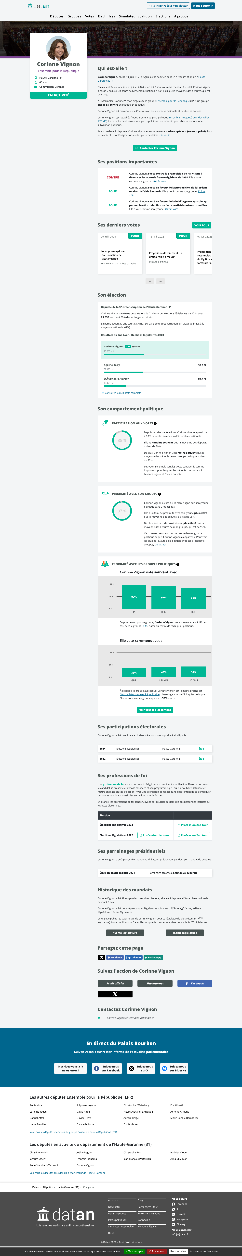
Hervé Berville (38, 1124)
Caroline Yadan (38, 1111)
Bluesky (180, 1224)
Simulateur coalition (135, 16)
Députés (57, 16)
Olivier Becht (84, 1117)
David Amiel (83, 1111)
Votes (89, 16)
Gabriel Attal (37, 1117)
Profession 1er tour (155, 835)
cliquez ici (165, 135)
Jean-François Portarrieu (137, 1158)
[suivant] (160, 281)
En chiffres (106, 16)
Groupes (74, 16)
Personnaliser (178, 1251)
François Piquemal (87, 1158)
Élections (163, 16)
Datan (35, 1187)
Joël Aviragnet (84, 1152)
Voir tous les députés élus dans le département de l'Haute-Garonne (67, 1172)
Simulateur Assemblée (121, 1226)
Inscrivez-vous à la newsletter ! (70, 1068)
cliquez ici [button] (160, 544)
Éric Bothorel (130, 1124)
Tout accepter (135, 1251)
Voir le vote (159, 181)
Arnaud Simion (178, 1158)
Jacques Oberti (38, 1158)
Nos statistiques (117, 1213)
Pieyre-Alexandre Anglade (138, 1111)
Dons (111, 1233)
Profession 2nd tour (194, 825)
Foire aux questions (149, 1213)
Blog (140, 1200)
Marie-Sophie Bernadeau (184, 1117)
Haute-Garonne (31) (68, 1187)
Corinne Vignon (85, 1165)
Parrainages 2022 (148, 1206)
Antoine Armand (179, 1111)
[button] (155, 423)
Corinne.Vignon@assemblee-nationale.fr (130, 1017)
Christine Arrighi (39, 1152)
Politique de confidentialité (203, 1251)
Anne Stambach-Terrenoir (44, 1165)
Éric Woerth (177, 1105)
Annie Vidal (36, 1105)
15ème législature (185, 933)
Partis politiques (117, 1219)
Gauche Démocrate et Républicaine (140, 694)
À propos (181, 16)
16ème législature (125, 933)
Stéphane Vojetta (86, 1105)
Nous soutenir (203, 5)
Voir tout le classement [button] (155, 710)
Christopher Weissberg (136, 1105)
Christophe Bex (132, 1152)
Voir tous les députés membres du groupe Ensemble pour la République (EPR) (73, 1132)
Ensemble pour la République (58, 71)
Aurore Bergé (131, 1117)
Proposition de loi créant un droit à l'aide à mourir (165, 254)
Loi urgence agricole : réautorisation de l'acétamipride (113, 255)
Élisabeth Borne (85, 1124)
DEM (144, 626)
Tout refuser (158, 1251)
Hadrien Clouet (178, 1152)
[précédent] (150, 281)
